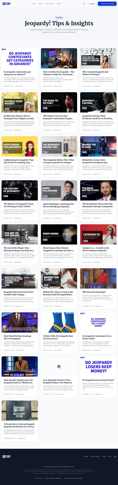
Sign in (93, 3)
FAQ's (110, 456)
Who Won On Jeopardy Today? (73, 478)
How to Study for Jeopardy (53, 478)
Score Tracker (50, 3)
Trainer (59, 3)
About (86, 456)
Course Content (95, 456)
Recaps (40, 3)
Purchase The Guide (107, 3)
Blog (33, 3)
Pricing (104, 456)
